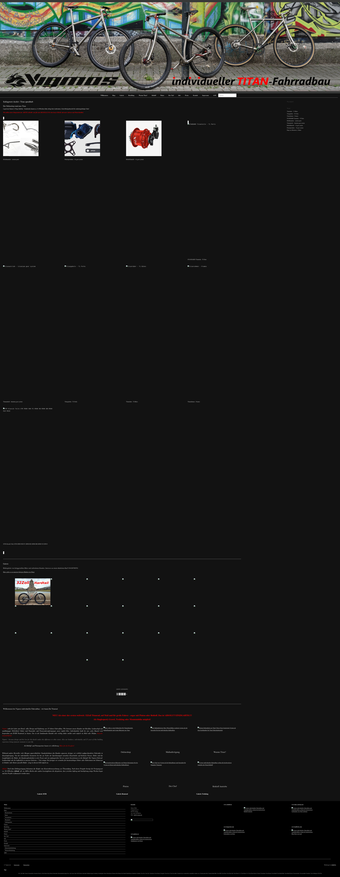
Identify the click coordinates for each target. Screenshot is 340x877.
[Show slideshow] (122, 689)
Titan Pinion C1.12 (237, 873)
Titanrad (258, 873)
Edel (43, 873)
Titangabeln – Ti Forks (292, 114)
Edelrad (45, 873)
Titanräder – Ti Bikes (292, 111)
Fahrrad (51, 873)
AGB (214, 95)
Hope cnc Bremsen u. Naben (294, 130)
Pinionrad (114, 873)
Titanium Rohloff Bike (212, 873)
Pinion (162, 95)
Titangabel (162, 873)
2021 (19, 873)
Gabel (75, 873)
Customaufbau (30, 873)
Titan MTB (219, 873)
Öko (321, 873)
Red (122, 873)
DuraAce (40, 873)
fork (70, 873)
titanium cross (197, 873)
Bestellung (131, 95)
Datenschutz (26, 865)
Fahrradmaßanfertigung (62, 873)
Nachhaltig (96, 873)
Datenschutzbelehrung (10, 848)
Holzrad (80, 873)
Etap (48, 873)
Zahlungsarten (8, 822)
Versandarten (8, 817)
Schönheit (139, 873)
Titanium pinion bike (204, 873)
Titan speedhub (303, 873)
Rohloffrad (134, 873)
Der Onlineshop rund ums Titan (14, 106)
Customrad (36, 873)
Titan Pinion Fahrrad (253, 873)
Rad (117, 873)
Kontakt (195, 95)
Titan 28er (143, 873)
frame (73, 873)
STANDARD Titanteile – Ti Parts (295, 118)
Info (179, 95)
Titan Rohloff (274, 873)
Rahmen (119, 873)
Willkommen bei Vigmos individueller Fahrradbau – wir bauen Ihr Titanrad (30, 709)
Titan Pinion (224, 873)
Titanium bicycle (180, 873)
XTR (319, 873)
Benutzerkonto (8, 813)
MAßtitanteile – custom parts (294, 121)
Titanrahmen (263, 873)
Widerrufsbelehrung (10, 850)
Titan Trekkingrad (314, 873)
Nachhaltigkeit (101, 873)
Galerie (122, 95)
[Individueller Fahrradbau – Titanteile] (170, 46)
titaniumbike (191, 873)
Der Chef (171, 95)
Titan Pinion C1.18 (244, 873)
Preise (187, 95)
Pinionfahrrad (109, 873)
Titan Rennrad (268, 873)
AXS (21, 873)
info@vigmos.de (138, 815)
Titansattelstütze (296, 873)
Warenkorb (7, 820)
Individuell (85, 873)
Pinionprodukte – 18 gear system (295, 128)
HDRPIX (333, 865)
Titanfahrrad (152, 873)
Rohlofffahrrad (129, 873)
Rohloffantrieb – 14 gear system (295, 125)
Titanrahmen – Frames (292, 116)
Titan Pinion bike (230, 873)
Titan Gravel (167, 873)
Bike (24, 873)
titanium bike (186, 873)
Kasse (6, 815)
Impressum (205, 95)
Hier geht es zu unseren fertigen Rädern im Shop (18, 572)
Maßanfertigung (90, 873)
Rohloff (154, 95)
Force (68, 873)
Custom (26, 873)
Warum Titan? (143, 95)
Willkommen (104, 95)
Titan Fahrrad (157, 873)
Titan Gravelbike (173, 873)
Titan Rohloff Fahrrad (289, 873)
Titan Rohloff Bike (280, 873)
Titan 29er (147, 873)
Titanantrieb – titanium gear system (296, 123)
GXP (78, 873)
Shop (113, 95)
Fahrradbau (55, 873)
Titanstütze (308, 873)
